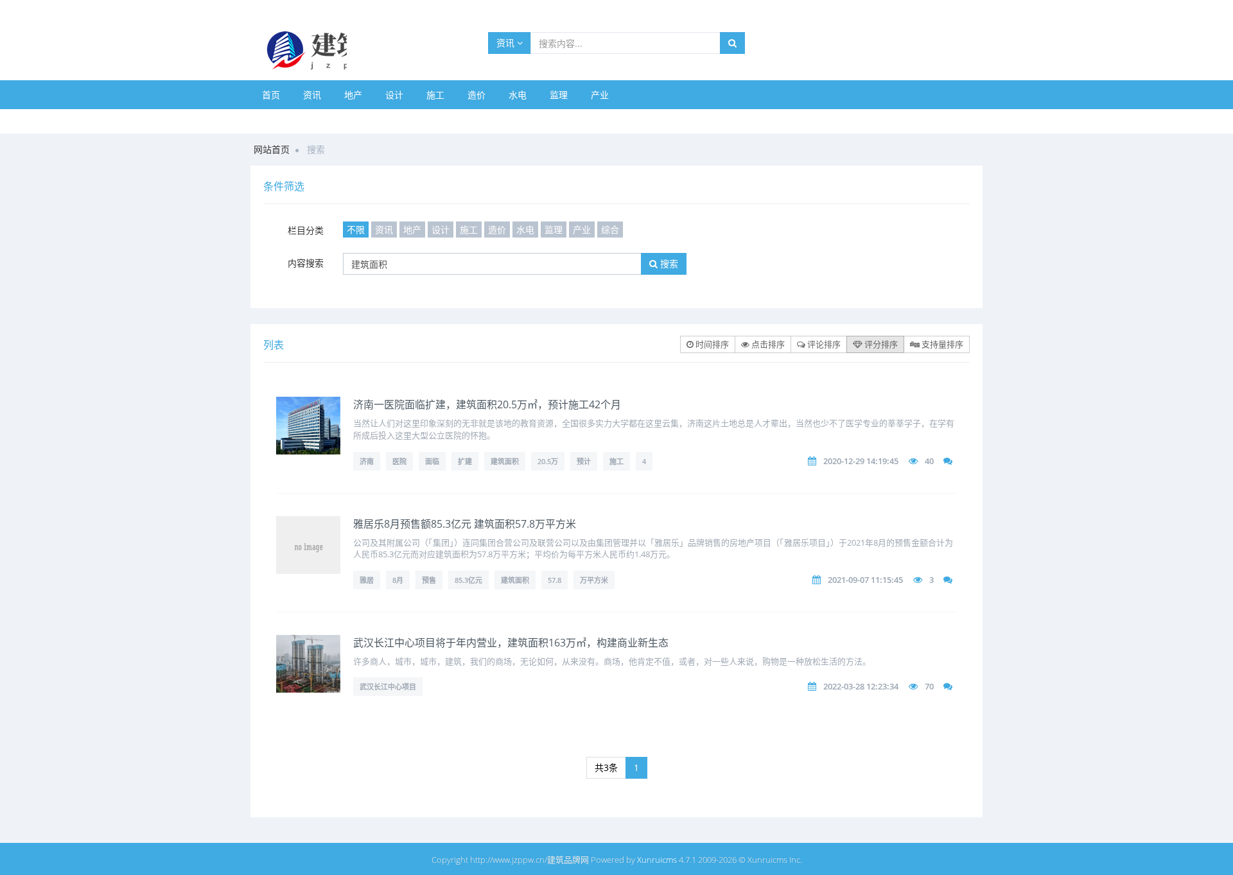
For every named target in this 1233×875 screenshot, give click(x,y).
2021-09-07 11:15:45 (865, 579)
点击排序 (767, 344)
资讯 (506, 43)
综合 (610, 229)
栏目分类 (306, 230)
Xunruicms (657, 859)
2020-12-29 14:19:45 (860, 461)
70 (929, 686)
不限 (356, 229)
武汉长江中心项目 (388, 686)
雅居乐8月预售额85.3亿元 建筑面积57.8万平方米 (464, 524)
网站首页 (272, 149)
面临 (432, 461)
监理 (559, 95)
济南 (367, 461)
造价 (476, 95)
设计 (394, 95)
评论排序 (823, 344)
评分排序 (880, 344)
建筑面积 (505, 461)
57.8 (554, 580)
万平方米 (594, 580)
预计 (584, 461)
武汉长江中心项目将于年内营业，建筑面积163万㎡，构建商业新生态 (511, 643)
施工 (435, 95)
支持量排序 (941, 344)
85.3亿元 (468, 580)
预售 (429, 580)
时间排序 (711, 344)
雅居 (367, 580)
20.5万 (548, 461)
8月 (397, 580)
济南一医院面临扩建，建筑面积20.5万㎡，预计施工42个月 (487, 404)
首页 (271, 95)
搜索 (668, 263)
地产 (353, 95)
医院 (399, 461)
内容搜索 (306, 263)
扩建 (465, 461)
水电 (518, 95)
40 (929, 461)
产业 (600, 95)
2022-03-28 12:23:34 (860, 686)
